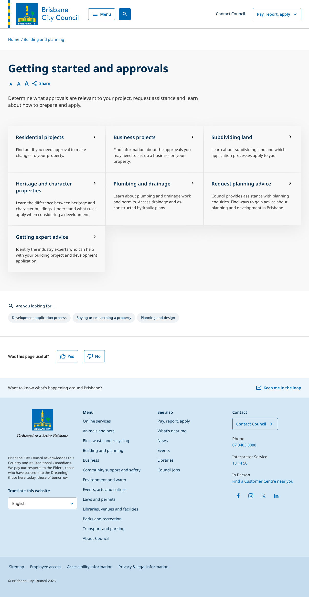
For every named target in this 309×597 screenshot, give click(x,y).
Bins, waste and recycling (106, 440)
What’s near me (172, 431)
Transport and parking (104, 528)
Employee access (45, 566)
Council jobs (169, 470)
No (98, 356)
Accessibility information (90, 566)
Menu (105, 14)
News (163, 440)
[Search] (125, 14)
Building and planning (103, 450)
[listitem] (39, 318)
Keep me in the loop (282, 388)
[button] (41, 83)
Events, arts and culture (105, 489)
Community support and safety (111, 470)
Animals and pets (99, 431)
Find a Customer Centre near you (262, 481)
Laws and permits (99, 499)
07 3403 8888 (244, 445)
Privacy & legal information (143, 566)
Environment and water (105, 479)
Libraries (166, 460)
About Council (96, 538)
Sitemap (16, 566)
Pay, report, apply (273, 14)
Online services (97, 421)
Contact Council (230, 13)
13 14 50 (239, 463)
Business (91, 460)
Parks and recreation (102, 518)
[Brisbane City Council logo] (43, 14)
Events (164, 450)
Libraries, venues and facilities (110, 509)
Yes (71, 356)
